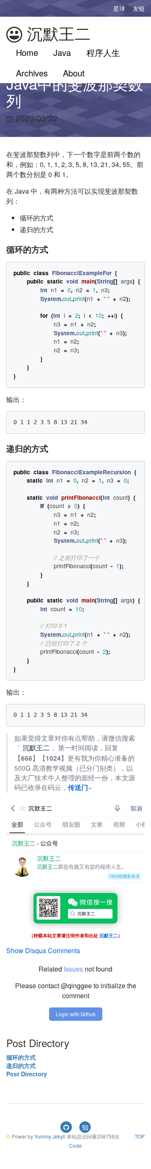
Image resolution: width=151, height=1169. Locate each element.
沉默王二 (56, 34)
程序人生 (103, 52)
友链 (139, 8)
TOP (140, 1136)
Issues (73, 969)
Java (62, 52)
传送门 (78, 787)
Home (27, 52)
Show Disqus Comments (43, 950)
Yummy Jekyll (49, 1136)
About (74, 73)
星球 (119, 8)
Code (75, 1145)
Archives (32, 73)
